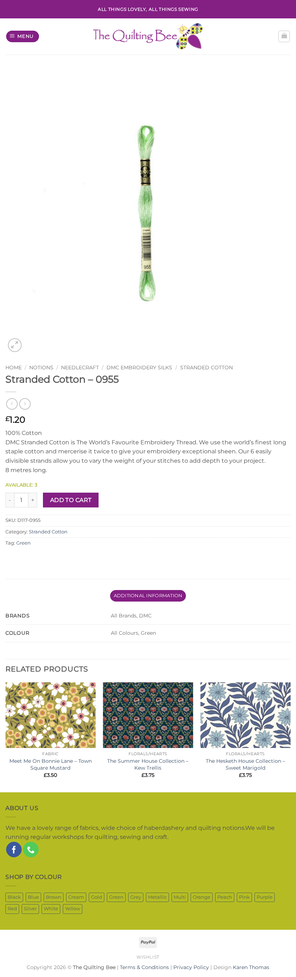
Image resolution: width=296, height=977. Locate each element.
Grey (135, 897)
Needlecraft (80, 367)
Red (12, 908)
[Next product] (11, 403)
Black (14, 897)
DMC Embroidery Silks (139, 367)
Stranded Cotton (206, 367)
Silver (30, 908)
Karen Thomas (251, 967)
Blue (33, 897)
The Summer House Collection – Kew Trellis (147, 764)
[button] (22, 37)
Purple (265, 897)
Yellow (72, 908)
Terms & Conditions (144, 967)
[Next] (290, 737)
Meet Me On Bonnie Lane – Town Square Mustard (50, 764)
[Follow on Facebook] (14, 849)
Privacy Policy (191, 967)
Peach (224, 897)
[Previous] (5, 737)
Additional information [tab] (148, 595)
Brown (53, 897)
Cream (76, 897)
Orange (201, 897)
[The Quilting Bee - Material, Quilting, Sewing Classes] (148, 36)
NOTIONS (41, 367)
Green (23, 543)
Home (13, 367)
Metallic (157, 897)
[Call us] (31, 849)
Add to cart (71, 500)
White (51, 908)
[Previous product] (24, 403)
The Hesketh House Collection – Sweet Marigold (245, 764)
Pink (244, 897)
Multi (180, 897)
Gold (96, 897)
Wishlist (148, 957)
